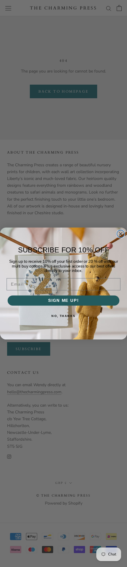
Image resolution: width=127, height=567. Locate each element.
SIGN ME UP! (63, 300)
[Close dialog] (121, 234)
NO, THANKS (63, 316)
